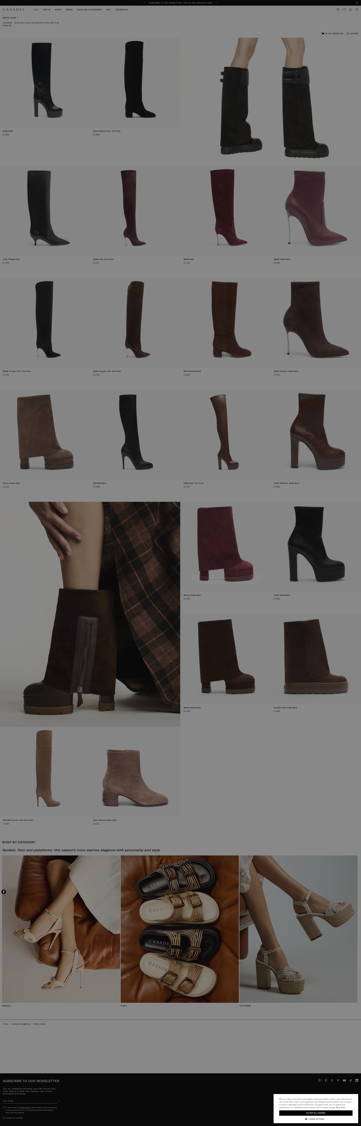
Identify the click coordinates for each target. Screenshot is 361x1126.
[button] (316, 1119)
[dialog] (316, 1108)
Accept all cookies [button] (315, 1113)
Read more (340, 1107)
